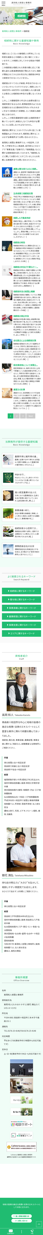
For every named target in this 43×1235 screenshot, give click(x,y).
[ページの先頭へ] (39, 1224)
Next (31, 416)
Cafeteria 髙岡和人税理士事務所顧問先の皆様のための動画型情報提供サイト (21, 1156)
